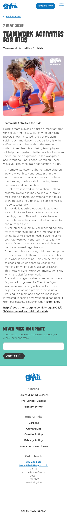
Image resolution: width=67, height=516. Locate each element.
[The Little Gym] (10, 6)
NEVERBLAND (38, 511)
